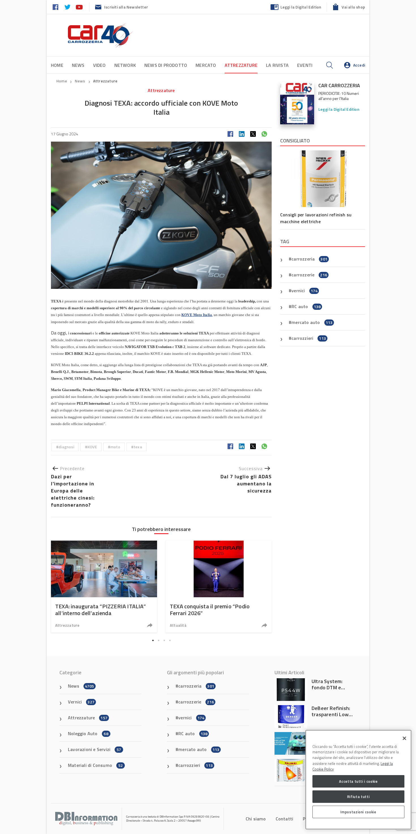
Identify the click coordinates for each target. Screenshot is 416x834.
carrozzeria (309, 258)
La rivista (277, 65)
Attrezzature (241, 65)
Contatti (284, 818)
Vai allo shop (353, 7)
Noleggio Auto (88, 733)
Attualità (178, 625)
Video (99, 65)
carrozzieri (308, 338)
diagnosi (66, 447)
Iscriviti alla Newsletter (126, 7)
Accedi (359, 65)
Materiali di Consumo (95, 765)
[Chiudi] (404, 738)
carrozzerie (309, 274)
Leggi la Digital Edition (300, 7)
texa (138, 447)
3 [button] (164, 640)
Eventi (304, 65)
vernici (304, 290)
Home (57, 65)
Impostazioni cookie (358, 812)
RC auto (306, 306)
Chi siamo (256, 818)
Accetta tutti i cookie (358, 781)
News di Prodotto (165, 65)
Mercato (206, 65)
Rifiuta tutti (358, 796)
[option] (104, 586)
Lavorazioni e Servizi (94, 749)
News (78, 65)
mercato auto (312, 322)
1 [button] (153, 640)
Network (125, 65)
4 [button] (170, 640)
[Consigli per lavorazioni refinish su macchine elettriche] (322, 178)
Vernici (81, 701)
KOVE (92, 447)
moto (115, 447)
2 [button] (158, 640)
